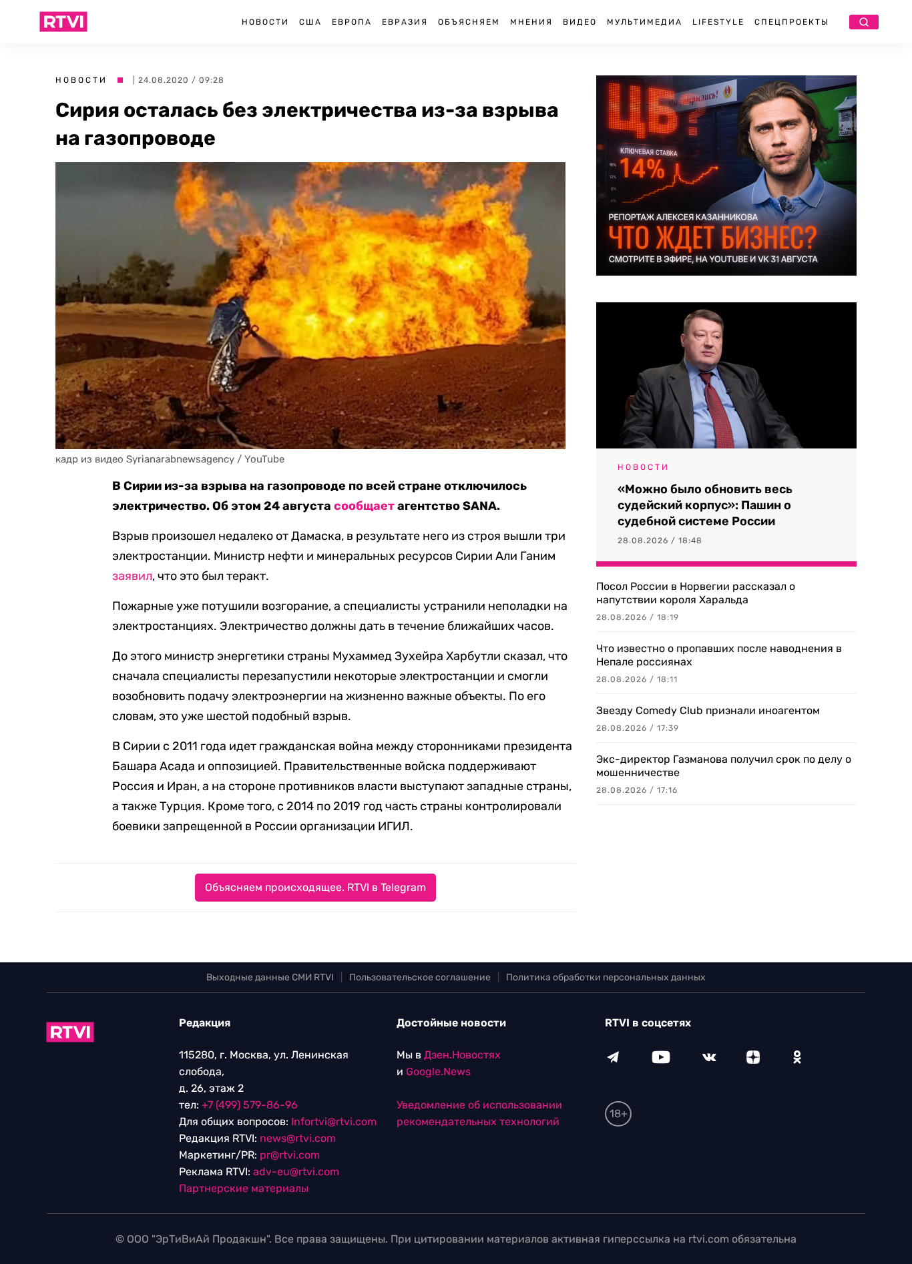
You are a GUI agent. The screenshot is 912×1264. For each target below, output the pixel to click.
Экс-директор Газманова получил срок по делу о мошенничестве (723, 766)
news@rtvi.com (298, 1138)
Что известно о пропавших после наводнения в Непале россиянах (719, 655)
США (310, 22)
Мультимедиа (644, 22)
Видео (580, 22)
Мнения (531, 22)
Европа (352, 22)
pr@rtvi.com (290, 1155)
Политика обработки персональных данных (606, 977)
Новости (265, 22)
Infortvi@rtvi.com (334, 1121)
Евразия (405, 22)
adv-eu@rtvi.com (296, 1171)
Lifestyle (718, 22)
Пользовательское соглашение (420, 977)
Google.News (438, 1071)
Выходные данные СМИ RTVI (270, 977)
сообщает (364, 506)
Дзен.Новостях (462, 1054)
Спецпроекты (791, 22)
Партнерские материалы (243, 1188)
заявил (132, 576)
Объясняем (469, 22)
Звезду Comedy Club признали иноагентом (708, 710)
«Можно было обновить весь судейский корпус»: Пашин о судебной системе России (705, 505)
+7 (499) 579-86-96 (250, 1104)
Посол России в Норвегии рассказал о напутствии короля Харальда (695, 593)
